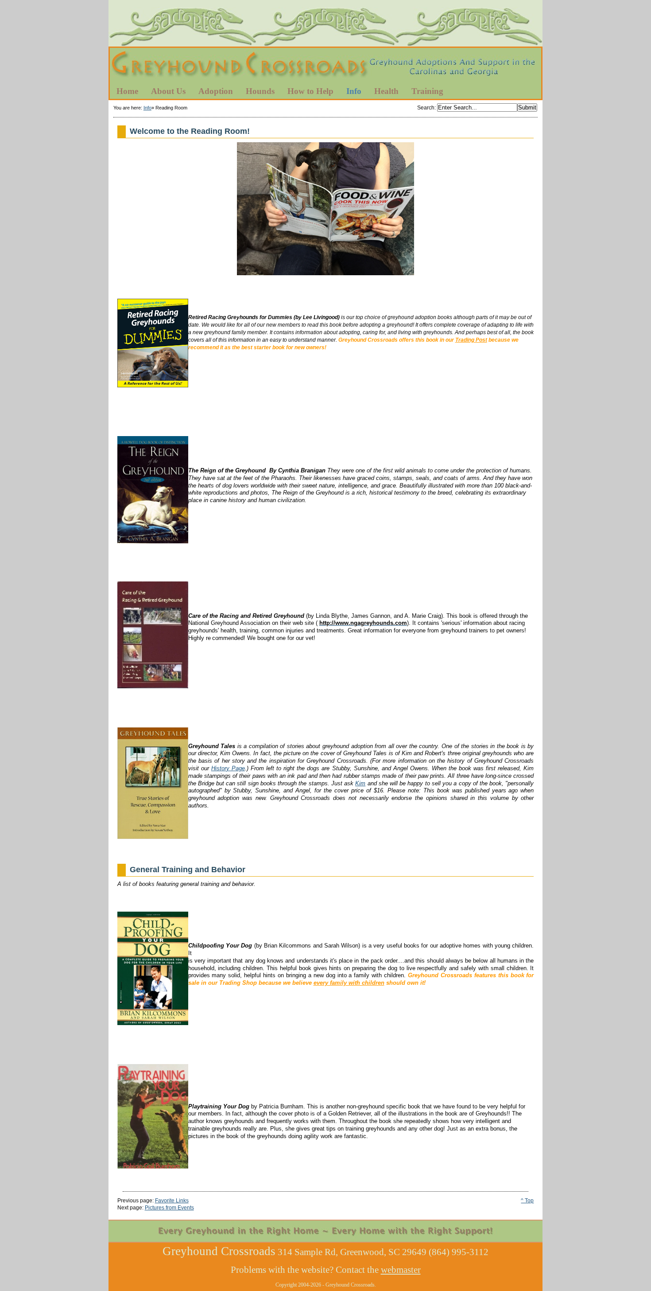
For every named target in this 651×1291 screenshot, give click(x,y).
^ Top (527, 1200)
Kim (360, 783)
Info (147, 107)
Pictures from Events (169, 1208)
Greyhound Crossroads (325, 66)
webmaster (401, 1269)
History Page (228, 768)
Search (425, 108)
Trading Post (471, 340)
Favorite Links (172, 1200)
